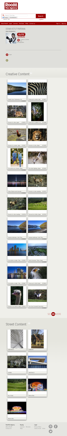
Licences (22, 427)
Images (6, 17)
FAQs (26, 23)
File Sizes (21, 23)
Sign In (58, 23)
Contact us (32, 23)
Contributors (13, 17)
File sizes (28, 427)
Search (40, 16)
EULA (43, 428)
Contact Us (9, 428)
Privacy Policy (37, 427)
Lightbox (41, 19)
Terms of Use (37, 428)
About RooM (4, 23)
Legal (10, 23)
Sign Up (64, 23)
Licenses (15, 23)
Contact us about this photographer (23, 41)
